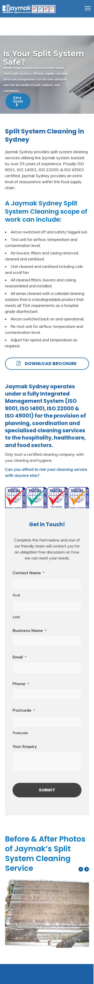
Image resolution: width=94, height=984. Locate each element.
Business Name (30, 630)
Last (16, 617)
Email (20, 656)
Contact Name (29, 572)
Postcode (24, 710)
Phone (21, 683)
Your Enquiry (25, 746)
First (16, 595)
